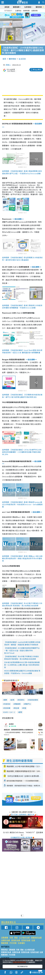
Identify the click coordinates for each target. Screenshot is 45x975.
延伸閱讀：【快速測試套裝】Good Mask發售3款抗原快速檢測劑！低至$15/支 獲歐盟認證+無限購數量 (22, 351)
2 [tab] (20, 13)
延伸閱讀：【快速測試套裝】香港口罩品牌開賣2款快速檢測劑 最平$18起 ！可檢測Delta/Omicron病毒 (22, 172)
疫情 (12, 700)
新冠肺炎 (21, 700)
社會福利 (21, 943)
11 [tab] (26, 15)
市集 (11, 937)
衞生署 (16, 708)
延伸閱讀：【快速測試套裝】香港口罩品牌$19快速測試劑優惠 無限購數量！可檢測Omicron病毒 (22, 306)
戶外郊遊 (13, 943)
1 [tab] (18, 13)
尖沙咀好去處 (24, 937)
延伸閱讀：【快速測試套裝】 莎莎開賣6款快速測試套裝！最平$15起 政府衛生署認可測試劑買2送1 (22, 395)
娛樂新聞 (26, 10)
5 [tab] (26, 13)
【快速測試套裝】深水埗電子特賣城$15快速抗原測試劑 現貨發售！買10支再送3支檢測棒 (21, 657)
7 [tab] (18, 15)
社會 (33, 940)
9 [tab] (22, 15)
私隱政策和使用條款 (19, 962)
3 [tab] (22, 13)
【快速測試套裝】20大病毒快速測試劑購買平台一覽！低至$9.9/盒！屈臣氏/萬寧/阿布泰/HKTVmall (22, 650)
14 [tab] (21, 18)
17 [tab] (27, 18)
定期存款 (34, 10)
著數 (5, 700)
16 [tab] (25, 18)
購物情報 (12, 58)
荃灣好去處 (15, 940)
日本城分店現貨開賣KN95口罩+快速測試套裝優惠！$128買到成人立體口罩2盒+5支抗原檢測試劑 (22, 665)
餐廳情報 (4, 943)
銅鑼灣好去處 (36, 937)
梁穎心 (8, 65)
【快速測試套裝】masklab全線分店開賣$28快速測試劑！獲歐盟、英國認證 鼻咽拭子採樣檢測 (22, 643)
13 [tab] (19, 18)
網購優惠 (17, 704)
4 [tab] (24, 13)
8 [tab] (20, 15)
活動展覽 (4, 937)
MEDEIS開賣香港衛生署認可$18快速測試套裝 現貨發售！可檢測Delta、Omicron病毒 (22, 671)
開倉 (16, 937)
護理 (20, 712)
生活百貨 (22, 58)
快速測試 (7, 704)
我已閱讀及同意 (22, 966)
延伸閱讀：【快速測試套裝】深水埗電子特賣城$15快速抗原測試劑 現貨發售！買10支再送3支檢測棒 (22, 604)
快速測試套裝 (33, 700)
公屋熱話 (18, 10)
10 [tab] (24, 15)
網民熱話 (4, 949)
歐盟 (24, 708)
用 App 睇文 (37, 69)
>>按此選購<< (18, 219)
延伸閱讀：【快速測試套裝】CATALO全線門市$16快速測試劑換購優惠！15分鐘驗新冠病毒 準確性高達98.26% (22, 452)
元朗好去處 (5, 940)
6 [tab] (28, 13)
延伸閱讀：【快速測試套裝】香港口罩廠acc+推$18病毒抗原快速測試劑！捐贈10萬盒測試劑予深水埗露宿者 (22, 558)
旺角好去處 (25, 940)
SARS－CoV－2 (9, 712)
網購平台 (27, 704)
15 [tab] (23, 18)
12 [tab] (28, 15)
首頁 (4, 58)
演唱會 (6, 7)
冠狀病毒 (7, 708)
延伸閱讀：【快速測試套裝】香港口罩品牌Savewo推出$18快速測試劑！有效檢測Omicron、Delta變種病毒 (22, 504)
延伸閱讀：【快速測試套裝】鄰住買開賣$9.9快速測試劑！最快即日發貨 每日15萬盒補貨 (22, 258)
